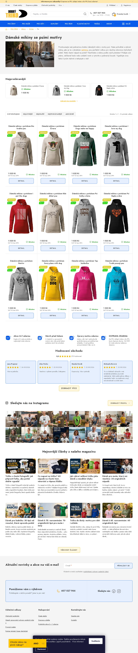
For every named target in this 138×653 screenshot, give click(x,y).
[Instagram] (119, 591)
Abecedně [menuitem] (70, 114)
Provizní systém (10, 627)
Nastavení (41, 649)
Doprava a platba (32, 5)
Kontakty (74, 620)
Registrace (127, 5)
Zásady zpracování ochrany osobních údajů (19, 621)
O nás (7, 5)
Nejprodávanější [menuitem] (55, 114)
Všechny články (69, 550)
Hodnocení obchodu (69, 351)
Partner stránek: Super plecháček (16, 631)
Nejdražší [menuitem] (40, 114)
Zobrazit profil (119, 403)
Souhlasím (96, 641)
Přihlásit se (123, 566)
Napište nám (75, 616)
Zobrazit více (69, 388)
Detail (21, 181)
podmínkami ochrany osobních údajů (96, 572)
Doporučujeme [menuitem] (13, 114)
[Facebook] (113, 591)
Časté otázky (17, 5)
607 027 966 (99, 13)
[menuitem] (12, 24)
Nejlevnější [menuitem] (28, 114)
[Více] (126, 24)
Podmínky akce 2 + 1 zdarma (48, 624)
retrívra (84, 50)
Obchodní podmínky (48, 5)
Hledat (85, 14)
